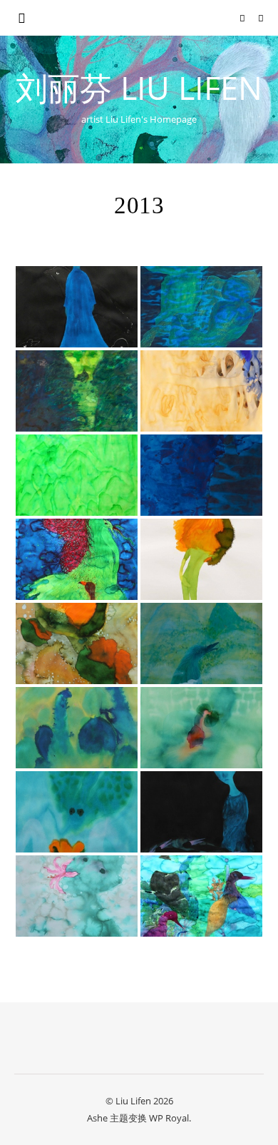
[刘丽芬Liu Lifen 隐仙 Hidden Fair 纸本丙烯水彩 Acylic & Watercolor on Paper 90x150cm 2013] (201, 896)
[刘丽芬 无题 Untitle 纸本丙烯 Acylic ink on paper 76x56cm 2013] (77, 727)
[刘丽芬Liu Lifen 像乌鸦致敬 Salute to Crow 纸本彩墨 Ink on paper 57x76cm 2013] (77, 306)
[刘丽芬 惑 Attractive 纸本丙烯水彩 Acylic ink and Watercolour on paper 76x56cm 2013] (77, 812)
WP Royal (169, 1117)
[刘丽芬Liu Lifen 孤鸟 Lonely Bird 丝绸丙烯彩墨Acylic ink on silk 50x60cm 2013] (201, 643)
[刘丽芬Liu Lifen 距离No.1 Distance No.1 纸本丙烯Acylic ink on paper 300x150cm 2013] (77, 475)
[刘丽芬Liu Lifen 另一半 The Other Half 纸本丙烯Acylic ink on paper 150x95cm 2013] (77, 391)
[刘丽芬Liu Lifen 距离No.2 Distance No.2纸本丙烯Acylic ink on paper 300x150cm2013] (201, 391)
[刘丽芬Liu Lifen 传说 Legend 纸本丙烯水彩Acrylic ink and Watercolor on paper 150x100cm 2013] (77, 559)
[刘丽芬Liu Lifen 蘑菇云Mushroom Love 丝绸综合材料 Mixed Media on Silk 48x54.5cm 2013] (201, 306)
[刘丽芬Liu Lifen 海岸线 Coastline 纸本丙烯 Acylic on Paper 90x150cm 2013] (201, 475)
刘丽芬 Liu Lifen (139, 87)
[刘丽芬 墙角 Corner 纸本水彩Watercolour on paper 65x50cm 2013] (201, 727)
